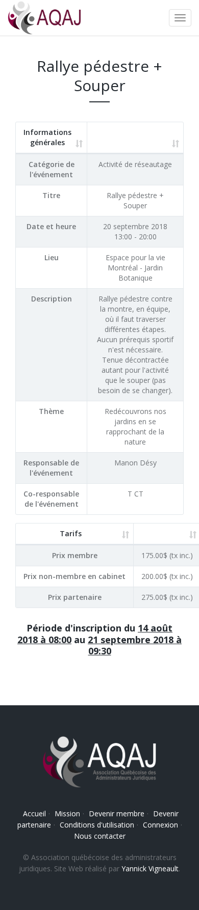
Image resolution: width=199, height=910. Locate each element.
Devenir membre (116, 813)
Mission (67, 813)
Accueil (34, 813)
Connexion (160, 825)
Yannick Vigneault (150, 868)
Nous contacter (100, 836)
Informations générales (47, 137)
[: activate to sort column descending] (135, 138)
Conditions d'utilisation (97, 825)
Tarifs (71, 533)
